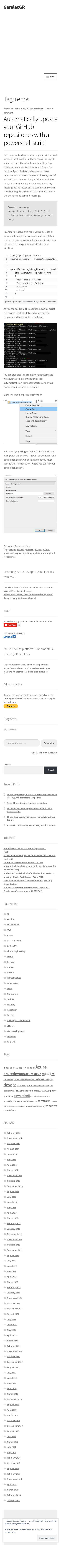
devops (12, 549)
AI (8, 914)
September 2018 (15, 1425)
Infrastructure (14, 977)
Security (11, 1004)
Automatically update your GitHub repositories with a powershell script (30, 131)
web (34, 1106)
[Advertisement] (30, 41)
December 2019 (14, 1399)
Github (10, 972)
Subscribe (49, 743)
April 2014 (11, 1484)
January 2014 (13, 1500)
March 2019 (12, 1415)
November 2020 (14, 1351)
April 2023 (11, 1212)
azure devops (35, 1074)
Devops (18, 546)
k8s (51, 1085)
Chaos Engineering (16, 951)
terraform (44, 1101)
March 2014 (12, 1489)
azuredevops (14, 1073)
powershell (9, 553)
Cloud (10, 956)
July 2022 (11, 1260)
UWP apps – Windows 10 (18, 1020)
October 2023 (13, 1180)
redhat (33, 1096)
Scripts (26, 546)
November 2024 (14, 1138)
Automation (13, 924)
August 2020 (13, 1367)
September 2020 (15, 1361)
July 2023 (11, 1196)
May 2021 (11, 1329)
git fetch (29, 549)
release (39, 1096)
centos (7, 1079)
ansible (11, 1067)
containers (40, 1079)
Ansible (10, 919)
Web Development (16, 1031)
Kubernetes (12, 983)
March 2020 (12, 1393)
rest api (46, 1096)
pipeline (52, 1090)
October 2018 (13, 1420)
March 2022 (12, 1282)
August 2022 (13, 1255)
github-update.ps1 (14, 301)
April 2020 (11, 1388)
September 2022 (15, 1250)
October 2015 (13, 1463)
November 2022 (14, 1239)
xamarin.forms (10, 1110)
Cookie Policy (10, 1532)
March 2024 (12, 1170)
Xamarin (11, 1041)
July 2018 (11, 1436)
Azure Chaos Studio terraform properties (27, 803)
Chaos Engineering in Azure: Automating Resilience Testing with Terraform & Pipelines (32, 796)
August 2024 (13, 1148)
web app (41, 1106)
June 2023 (12, 1202)
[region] (31, 276)
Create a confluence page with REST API (23, 891)
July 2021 (11, 1319)
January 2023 (13, 1228)
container (28, 1079)
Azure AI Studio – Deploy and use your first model (31, 825)
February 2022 (13, 1287)
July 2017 (11, 1447)
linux (18, 1090)
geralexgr (38, 108)
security (8, 1101)
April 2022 (11, 1276)
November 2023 (14, 1175)
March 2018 (12, 1441)
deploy (50, 1079)
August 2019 (13, 1404)
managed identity (30, 1090)
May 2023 (11, 1207)
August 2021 (13, 1314)
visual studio (18, 1106)
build (48, 1074)
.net (6, 1067)
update (36, 553)
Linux (9, 988)
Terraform (12, 1009)
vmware (28, 1106)
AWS (9, 930)
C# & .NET (12, 946)
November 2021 (14, 1298)
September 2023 (15, 1186)
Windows (11, 1036)
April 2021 (11, 1335)
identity (41, 1085)
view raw (52, 301)
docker (21, 1085)
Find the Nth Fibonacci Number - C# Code (23, 862)
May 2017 (11, 1452)
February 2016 (13, 1457)
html (35, 1086)
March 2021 (12, 1340)
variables (8, 1106)
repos (18, 553)
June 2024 (12, 1154)
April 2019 (11, 1409)
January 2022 (13, 1292)
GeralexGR (14, 7)
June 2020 (12, 1378)
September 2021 (15, 1308)
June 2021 (12, 1324)
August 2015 (13, 1468)
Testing (11, 1015)
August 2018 (13, 1431)
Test (6, 851)
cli (12, 1079)
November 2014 (14, 1479)
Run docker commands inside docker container (26, 887)
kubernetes (9, 1090)
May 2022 (11, 1271)
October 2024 (13, 1143)
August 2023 (13, 1191)
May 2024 (11, 1159)
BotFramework (14, 940)
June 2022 (12, 1266)
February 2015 (13, 1473)
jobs (47, 1085)
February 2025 (13, 1133)
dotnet (20, 549)
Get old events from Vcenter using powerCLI (25, 848)
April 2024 (11, 1164)
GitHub (41, 301)
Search (7, 764)
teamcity (33, 1101)
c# (53, 1074)
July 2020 (11, 1372)
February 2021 (13, 1346)
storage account (21, 1101)
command (18, 1079)
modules (44, 1091)
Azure (10, 935)
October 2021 (13, 1303)
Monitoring (12, 993)
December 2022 (14, 1234)
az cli (32, 1067)
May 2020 (11, 1383)
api (17, 1068)
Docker (10, 967)
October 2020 (13, 1356)
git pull (38, 549)
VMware (11, 1025)
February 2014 (13, 1495)
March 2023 (12, 1218)
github (46, 549)
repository (27, 553)
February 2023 (13, 1223)
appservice (24, 1067)
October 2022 (13, 1244)
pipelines (8, 1096)
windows (51, 1106)
